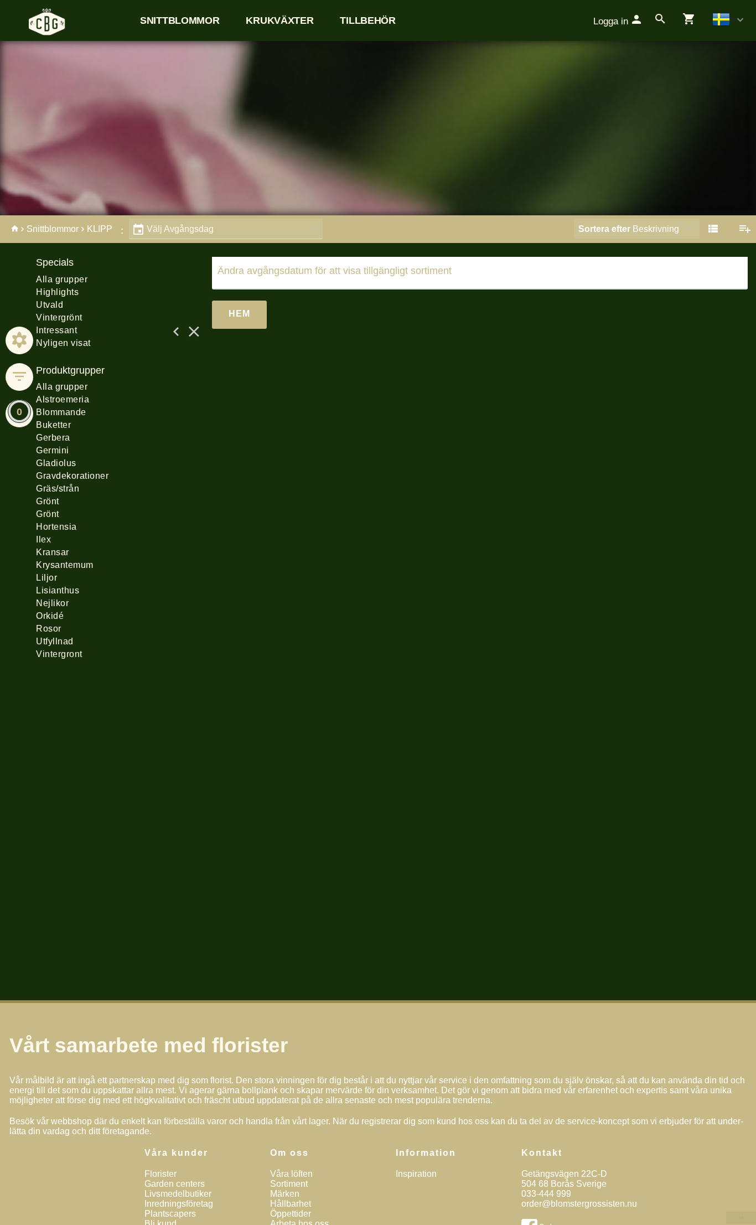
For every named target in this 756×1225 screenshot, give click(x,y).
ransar (52, 552)
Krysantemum (65, 565)
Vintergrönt (59, 317)
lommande (61, 412)
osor (48, 628)
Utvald (49, 304)
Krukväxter (279, 20)
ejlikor (52, 603)
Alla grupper (61, 279)
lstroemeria (62, 399)
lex (43, 539)
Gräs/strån (57, 488)
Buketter (53, 425)
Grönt (47, 501)
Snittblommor (179, 20)
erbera (53, 437)
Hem (239, 313)
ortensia (56, 526)
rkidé (50, 616)
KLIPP (99, 229)
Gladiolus (56, 463)
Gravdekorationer (72, 475)
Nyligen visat (63, 343)
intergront (59, 654)
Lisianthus (57, 590)
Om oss (289, 1152)
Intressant (56, 330)
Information (426, 1152)
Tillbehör (367, 20)
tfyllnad (55, 641)
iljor (46, 577)
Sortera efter (604, 229)
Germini (52, 450)
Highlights (57, 292)
